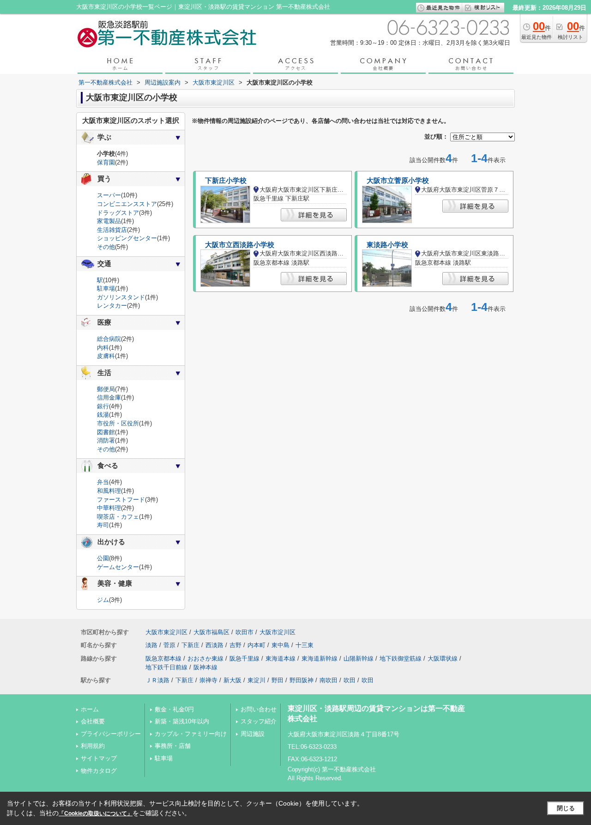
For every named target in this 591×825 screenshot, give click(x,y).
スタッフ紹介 (259, 721)
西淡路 (214, 645)
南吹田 (329, 680)
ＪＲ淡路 (157, 680)
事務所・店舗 (173, 745)
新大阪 (232, 680)
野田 (277, 680)
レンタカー (112, 305)
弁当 (103, 482)
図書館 (106, 432)
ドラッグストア (118, 212)
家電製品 (109, 221)
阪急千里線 (244, 658)
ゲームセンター (118, 567)
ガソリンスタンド (121, 297)
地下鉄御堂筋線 (401, 658)
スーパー (109, 195)
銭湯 (103, 414)
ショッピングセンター (127, 238)
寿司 (103, 525)
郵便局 (106, 389)
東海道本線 (280, 658)
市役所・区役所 (118, 423)
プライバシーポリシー (111, 733)
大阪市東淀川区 (166, 632)
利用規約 (93, 745)
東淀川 (256, 680)
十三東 (305, 645)
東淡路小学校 (387, 245)
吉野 (235, 645)
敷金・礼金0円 (174, 709)
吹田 (350, 680)
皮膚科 (106, 355)
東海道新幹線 (320, 658)
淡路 (151, 645)
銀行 (103, 406)
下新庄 (190, 645)
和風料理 (109, 490)
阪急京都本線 (163, 658)
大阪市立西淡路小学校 (239, 245)
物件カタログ (99, 770)
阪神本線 (205, 667)
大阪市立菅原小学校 (398, 180)
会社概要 (93, 721)
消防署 (106, 440)
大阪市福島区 (211, 632)
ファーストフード (121, 499)
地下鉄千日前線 (166, 667)
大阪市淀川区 (277, 632)
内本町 (256, 645)
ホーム (90, 709)
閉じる (566, 808)
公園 (103, 558)
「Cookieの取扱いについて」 (96, 813)
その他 (106, 246)
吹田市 (244, 632)
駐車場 (106, 288)
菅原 (169, 645)
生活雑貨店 (112, 229)
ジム (103, 599)
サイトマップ (99, 758)
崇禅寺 (208, 680)
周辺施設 (253, 733)
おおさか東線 (205, 658)
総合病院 (109, 338)
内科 (103, 347)
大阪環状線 (443, 658)
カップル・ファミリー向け (191, 733)
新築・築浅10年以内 (182, 721)
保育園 (106, 162)
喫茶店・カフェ (118, 516)
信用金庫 (109, 397)
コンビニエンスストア (127, 203)
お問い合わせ (259, 709)
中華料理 (109, 507)
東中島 (280, 645)
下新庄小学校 (226, 180)
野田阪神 (301, 680)
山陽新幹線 (359, 658)
